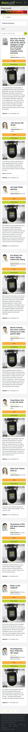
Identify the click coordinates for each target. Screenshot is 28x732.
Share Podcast (14, 64)
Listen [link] (14, 61)
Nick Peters (13, 55)
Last (17, 711)
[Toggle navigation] (25, 2)
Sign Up (20, 2)
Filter (3, 29)
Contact (20, 724)
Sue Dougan (14, 127)
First (3, 711)
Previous (8, 711)
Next (13, 711)
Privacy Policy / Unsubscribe (4, 726)
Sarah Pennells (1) (14, 191)
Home (3, 17)
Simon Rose (13, 531)
